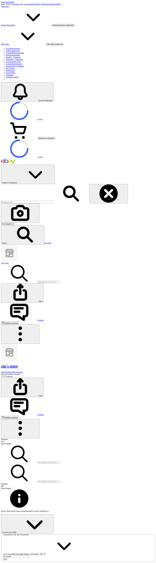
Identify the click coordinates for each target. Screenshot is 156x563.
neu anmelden (29, 4)
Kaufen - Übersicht (13, 57)
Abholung (53, 4)
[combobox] (27, 202)
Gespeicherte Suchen (14, 64)
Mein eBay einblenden (55, 44)
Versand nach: (9, 532)
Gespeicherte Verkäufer (15, 66)
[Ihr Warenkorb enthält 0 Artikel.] (19, 138)
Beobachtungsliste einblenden (63, 25)
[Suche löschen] (108, 193)
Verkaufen (5, 6)
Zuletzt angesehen (13, 51)
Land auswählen (9, 554)
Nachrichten (10, 73)
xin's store (5, 263)
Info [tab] (2, 441)
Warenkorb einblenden (46, 138)
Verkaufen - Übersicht (14, 59)
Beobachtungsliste (13, 55)
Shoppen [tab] (4, 439)
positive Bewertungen (12, 372)
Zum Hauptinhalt (7, 2)
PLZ (4, 556)
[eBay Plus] (39, 4)
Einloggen (16, 4)
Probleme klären (12, 77)
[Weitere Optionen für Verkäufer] (20, 334)
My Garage (10, 68)
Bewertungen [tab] (6, 444)
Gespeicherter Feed (13, 62)
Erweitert (47, 243)
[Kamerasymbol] (20, 213)
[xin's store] (9, 261)
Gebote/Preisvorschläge (15, 53)
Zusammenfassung (13, 49)
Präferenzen (10, 70)
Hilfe (59, 4)
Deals (46, 4)
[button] (22, 234)
